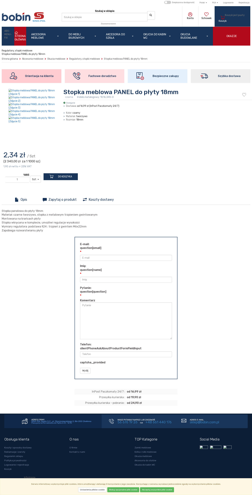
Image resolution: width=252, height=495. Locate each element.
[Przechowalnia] (206, 15)
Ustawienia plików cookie (92, 489)
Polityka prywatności (15, 460)
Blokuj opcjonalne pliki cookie (123, 489)
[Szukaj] (151, 15)
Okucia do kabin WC (154, 36)
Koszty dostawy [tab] (101, 199)
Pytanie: (93, 289)
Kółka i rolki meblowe (146, 452)
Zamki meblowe (143, 447)
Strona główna (10, 58)
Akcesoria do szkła (115, 36)
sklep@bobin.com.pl (204, 422)
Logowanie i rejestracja (16, 464)
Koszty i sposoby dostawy (18, 447)
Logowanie (228, 2)
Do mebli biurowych (76, 36)
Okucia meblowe (56, 58)
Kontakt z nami (77, 452)
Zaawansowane (108, 23)
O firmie (73, 447)
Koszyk (8, 469)
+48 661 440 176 (158, 422)
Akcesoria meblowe (38, 36)
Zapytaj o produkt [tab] (63, 199)
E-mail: (90, 246)
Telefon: (110, 346)
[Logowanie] (190, 15)
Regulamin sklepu (13, 456)
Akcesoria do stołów (145, 460)
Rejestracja (244, 2)
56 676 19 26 (127, 422)
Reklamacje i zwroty (14, 452)
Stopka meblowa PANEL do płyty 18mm (125, 58)
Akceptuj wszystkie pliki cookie (157, 489)
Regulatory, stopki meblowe (84, 58)
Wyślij (85, 370)
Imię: (91, 267)
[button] (203, 2)
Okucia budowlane (189, 36)
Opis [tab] (24, 199)
